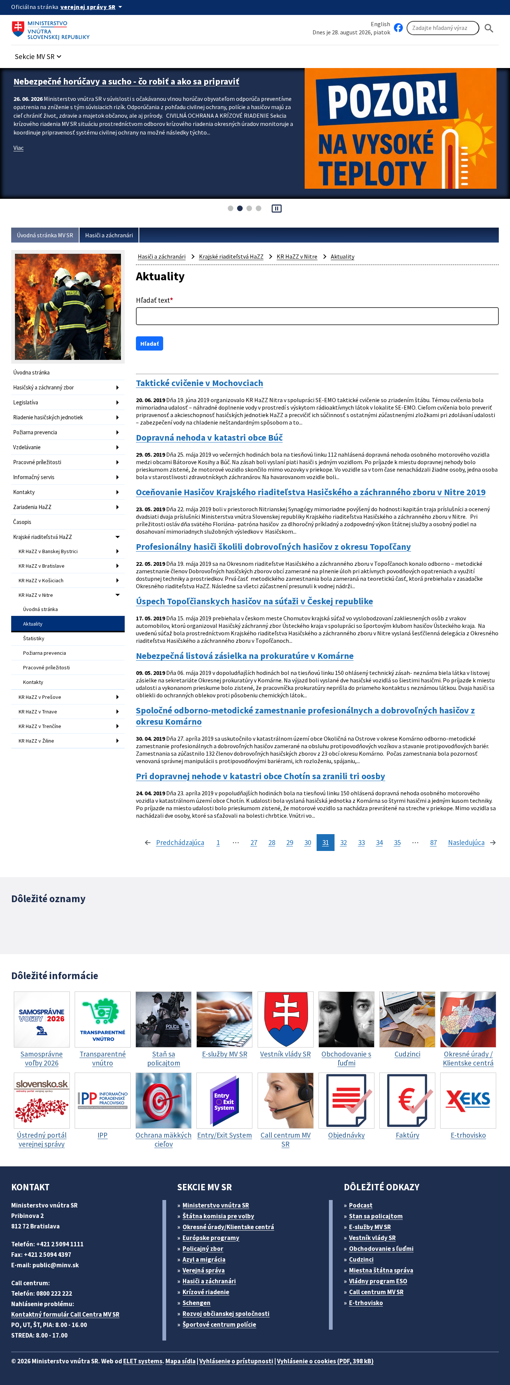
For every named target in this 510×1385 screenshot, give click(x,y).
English (380, 24)
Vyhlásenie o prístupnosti (236, 1361)
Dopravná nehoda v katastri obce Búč (209, 437)
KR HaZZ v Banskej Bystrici (48, 551)
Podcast (361, 1205)
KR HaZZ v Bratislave (42, 565)
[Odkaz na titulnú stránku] (52, 28)
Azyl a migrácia (204, 1259)
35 (397, 842)
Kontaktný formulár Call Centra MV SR (65, 1314)
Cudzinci (361, 1259)
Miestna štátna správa (381, 1270)
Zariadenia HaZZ (32, 506)
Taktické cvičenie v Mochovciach (199, 383)
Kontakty (24, 492)
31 (325, 842)
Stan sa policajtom (376, 1216)
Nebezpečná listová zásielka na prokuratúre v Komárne (245, 655)
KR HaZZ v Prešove (40, 697)
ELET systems (142, 1361)
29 (289, 842)
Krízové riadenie (206, 1292)
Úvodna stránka (31, 372)
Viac (18, 147)
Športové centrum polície (219, 1324)
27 (254, 842)
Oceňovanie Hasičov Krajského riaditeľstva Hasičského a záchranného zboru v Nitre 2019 (311, 492)
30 (307, 842)
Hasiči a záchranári (109, 235)
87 (433, 842)
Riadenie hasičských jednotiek (48, 417)
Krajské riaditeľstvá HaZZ (42, 536)
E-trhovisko (366, 1303)
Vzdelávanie (27, 447)
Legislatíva (25, 402)
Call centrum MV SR (376, 1292)
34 (379, 842)
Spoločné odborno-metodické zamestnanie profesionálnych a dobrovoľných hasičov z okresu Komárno (305, 716)
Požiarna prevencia (35, 432)
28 (271, 842)
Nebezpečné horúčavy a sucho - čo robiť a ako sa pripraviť (126, 81)
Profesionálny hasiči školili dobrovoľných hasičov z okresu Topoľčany (273, 546)
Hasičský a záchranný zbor (43, 387)
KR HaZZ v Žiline (36, 740)
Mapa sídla (180, 1361)
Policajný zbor (203, 1248)
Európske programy (211, 1238)
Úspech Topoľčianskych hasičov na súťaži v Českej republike (254, 601)
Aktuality (33, 623)
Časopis (22, 521)
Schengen (197, 1303)
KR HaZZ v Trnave (38, 711)
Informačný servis (34, 477)
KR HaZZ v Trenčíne (40, 726)
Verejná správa (204, 1270)
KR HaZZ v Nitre (36, 595)
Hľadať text (154, 300)
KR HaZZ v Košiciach (41, 580)
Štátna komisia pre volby (218, 1216)
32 (343, 842)
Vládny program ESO (378, 1281)
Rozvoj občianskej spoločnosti (226, 1314)
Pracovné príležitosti (37, 462)
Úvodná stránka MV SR (45, 235)
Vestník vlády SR (372, 1238)
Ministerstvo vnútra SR (216, 1205)
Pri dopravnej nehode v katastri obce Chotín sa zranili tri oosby (260, 776)
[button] (39, 54)
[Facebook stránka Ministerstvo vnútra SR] (398, 28)
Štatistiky (33, 638)
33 (361, 842)
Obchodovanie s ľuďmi (381, 1248)
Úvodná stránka (40, 609)
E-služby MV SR (370, 1227)
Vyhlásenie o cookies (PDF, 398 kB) (325, 1361)
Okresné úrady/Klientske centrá (228, 1227)
